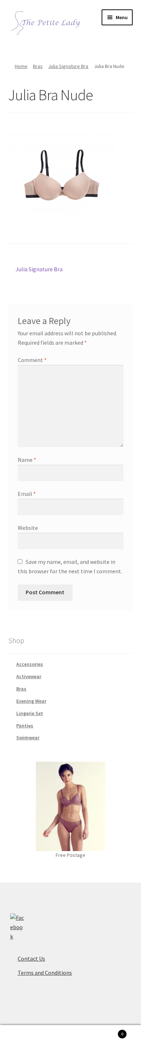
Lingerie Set (29, 713)
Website (28, 527)
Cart (108, 1031)
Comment (32, 360)
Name (27, 459)
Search (70, 1037)
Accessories (29, 664)
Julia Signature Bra (68, 66)
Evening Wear (31, 701)
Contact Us (31, 958)
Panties (24, 725)
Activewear (28, 676)
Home (21, 66)
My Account (23, 1037)
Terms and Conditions (45, 972)
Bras (38, 66)
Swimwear (27, 737)
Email (27, 493)
